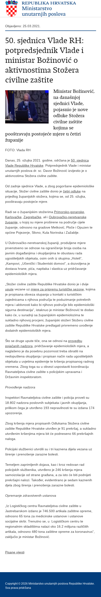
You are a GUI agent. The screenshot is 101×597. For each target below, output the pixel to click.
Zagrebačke (32, 217)
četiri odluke (72, 191)
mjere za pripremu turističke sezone (57, 289)
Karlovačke (13, 217)
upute (9, 289)
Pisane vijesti (14, 552)
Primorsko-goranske (69, 212)
